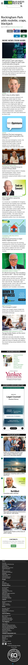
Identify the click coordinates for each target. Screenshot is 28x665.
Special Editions (5, 609)
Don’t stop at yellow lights (11, 95)
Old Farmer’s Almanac (6, 641)
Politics (20, 196)
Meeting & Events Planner (7, 619)
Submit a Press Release (7, 630)
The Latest (4, 582)
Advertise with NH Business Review (9, 627)
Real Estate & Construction (7, 567)
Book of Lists (4, 616)
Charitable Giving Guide (7, 617)
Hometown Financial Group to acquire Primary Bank (12, 167)
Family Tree (4, 642)
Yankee (3, 640)
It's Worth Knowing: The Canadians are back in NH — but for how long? (14, 273)
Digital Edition (5, 623)
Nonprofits (15, 331)
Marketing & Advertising (7, 591)
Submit (13, 545)
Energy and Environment (7, 572)
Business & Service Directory (8, 610)
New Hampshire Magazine (7, 635)
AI (2, 59)
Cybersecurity (5, 575)
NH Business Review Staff (16, 27)
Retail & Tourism (5, 566)
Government (14, 196)
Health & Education (6, 568)
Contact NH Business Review (8, 628)
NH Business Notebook (7, 601)
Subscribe (15, 358)
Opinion (4, 93)
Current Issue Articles (18, 355)
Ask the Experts (5, 587)
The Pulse (4, 563)
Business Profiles (5, 584)
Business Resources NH (7, 620)
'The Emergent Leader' (9, 307)
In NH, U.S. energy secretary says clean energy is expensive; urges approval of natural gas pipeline (13, 454)
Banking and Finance (7, 165)
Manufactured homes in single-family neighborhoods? (12, 239)
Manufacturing (13, 269)
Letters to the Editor (6, 605)
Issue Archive (16, 361)
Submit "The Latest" (17, 366)
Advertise (15, 363)
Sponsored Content (6, 578)
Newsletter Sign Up (6, 629)
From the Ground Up (6, 576)
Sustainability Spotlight (6, 597)
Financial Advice (5, 589)
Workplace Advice (5, 594)
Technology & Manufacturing (8, 564)
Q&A (3, 581)
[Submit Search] (21, 6)
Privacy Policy (14, 647)
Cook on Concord (6, 196)
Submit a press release (18, 364)
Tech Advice (4, 588)
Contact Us (4, 612)
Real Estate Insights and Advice (8, 593)
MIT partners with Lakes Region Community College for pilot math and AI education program (13, 62)
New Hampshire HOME (7, 636)
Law (3, 570)
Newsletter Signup (6, 608)
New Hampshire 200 (6, 615)
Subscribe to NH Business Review (9, 626)
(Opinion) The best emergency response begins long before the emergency (12, 136)
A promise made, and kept (11, 493)
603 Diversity (5, 639)
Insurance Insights (6, 595)
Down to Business (6, 305)
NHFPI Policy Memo (6, 574)
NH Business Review (14, 2)
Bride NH (4, 637)
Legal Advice (4, 592)
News (10, 59)
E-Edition (15, 356)
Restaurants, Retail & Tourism (10, 271)
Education (6, 59)
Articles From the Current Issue (8, 625)
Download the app (17, 367)
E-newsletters (16, 359)
